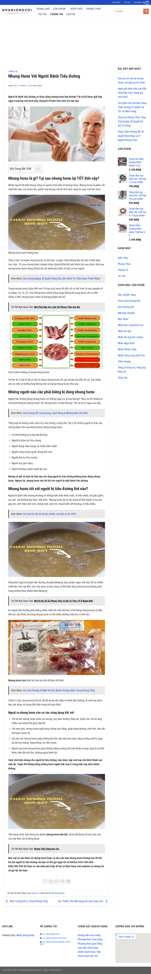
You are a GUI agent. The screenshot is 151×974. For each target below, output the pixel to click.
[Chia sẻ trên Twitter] (51, 881)
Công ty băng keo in (52, 970)
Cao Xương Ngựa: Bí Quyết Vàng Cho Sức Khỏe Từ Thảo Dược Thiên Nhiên (61, 278)
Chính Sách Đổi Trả (87, 956)
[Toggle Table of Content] (36, 168)
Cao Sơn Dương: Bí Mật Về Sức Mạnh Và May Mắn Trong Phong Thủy (59, 690)
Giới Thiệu (116, 2)
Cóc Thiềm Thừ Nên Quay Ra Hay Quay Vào (81, 901)
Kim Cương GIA (126, 307)
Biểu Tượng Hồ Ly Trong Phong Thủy (28, 901)
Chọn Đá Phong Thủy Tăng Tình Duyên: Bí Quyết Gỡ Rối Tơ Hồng (132, 121)
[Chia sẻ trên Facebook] (45, 881)
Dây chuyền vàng (127, 294)
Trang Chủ (43, 8)
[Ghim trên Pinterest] (62, 881)
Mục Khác (123, 319)
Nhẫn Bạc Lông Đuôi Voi (130, 325)
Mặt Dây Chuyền (126, 313)
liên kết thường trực (57, 893)
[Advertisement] (75, 40)
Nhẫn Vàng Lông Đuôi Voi (131, 355)
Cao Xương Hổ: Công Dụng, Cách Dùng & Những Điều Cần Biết (55, 413)
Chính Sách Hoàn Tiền (89, 951)
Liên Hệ (127, 2)
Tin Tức (42, 14)
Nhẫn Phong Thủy (127, 349)
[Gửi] (146, 11)
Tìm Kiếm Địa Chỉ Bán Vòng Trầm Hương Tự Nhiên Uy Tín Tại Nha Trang (132, 107)
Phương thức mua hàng (90, 939)
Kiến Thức (77, 8)
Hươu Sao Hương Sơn (129, 300)
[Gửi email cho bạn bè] (56, 881)
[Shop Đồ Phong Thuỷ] (17, 11)
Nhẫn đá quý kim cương (130, 337)
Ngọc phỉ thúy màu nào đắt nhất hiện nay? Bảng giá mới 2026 (132, 92)
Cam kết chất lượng (88, 947)
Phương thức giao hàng (90, 943)
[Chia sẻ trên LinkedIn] (68, 881)
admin (39, 86)
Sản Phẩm (59, 8)
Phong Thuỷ (93, 8)
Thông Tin (56, 14)
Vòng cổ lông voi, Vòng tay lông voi (132, 369)
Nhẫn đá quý (124, 331)
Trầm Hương (124, 361)
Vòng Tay (123, 377)
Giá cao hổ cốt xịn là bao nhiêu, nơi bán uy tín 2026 (49, 513)
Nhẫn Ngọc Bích (126, 343)
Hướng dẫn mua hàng (89, 935)
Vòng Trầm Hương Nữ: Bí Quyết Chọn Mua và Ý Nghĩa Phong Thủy (131, 135)
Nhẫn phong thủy (25, 935)
